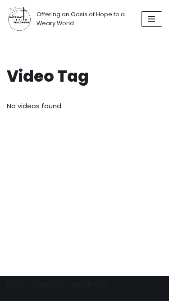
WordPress (89, 284)
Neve (15, 284)
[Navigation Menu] (151, 19)
